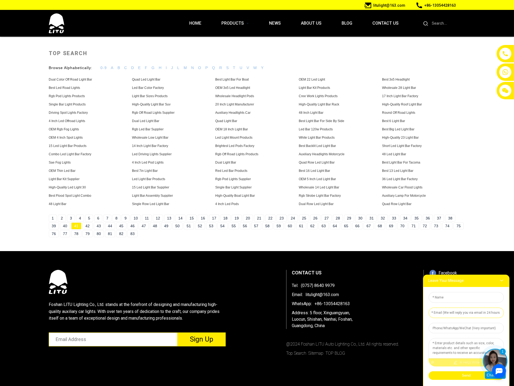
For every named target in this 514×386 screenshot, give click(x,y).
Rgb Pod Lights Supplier (233, 179)
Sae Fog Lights (60, 162)
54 (222, 226)
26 (315, 218)
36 (428, 218)
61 (301, 226)
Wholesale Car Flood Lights (402, 187)
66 (357, 226)
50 (177, 226)
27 (326, 218)
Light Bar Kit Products (314, 88)
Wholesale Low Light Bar (150, 137)
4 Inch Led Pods (227, 204)
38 (450, 218)
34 (405, 218)
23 (281, 218)
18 (225, 218)
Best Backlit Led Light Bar (317, 146)
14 (180, 218)
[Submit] (425, 23)
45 (121, 226)
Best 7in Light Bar (145, 171)
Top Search (296, 353)
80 (99, 234)
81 (110, 234)
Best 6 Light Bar (393, 121)
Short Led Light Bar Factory (402, 146)
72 (425, 226)
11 (147, 218)
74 (447, 226)
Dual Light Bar (225, 162)
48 (155, 226)
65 (346, 226)
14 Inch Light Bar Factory (150, 146)
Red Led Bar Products (231, 171)
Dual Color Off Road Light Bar (70, 79)
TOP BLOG (335, 353)
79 (87, 234)
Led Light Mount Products (233, 137)
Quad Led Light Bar (146, 79)
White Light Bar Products (317, 137)
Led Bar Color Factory (148, 88)
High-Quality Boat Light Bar (235, 196)
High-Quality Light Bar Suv (151, 104)
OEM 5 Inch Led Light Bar (317, 179)
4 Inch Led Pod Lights (148, 162)
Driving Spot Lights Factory (68, 113)
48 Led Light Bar (394, 154)
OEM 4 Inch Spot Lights (66, 137)
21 (259, 218)
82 (121, 234)
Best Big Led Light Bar (398, 129)
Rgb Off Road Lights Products (236, 154)
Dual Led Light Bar (145, 121)
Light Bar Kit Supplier (64, 179)
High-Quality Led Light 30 (67, 187)
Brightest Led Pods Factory (234, 146)
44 (110, 226)
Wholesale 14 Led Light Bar (319, 187)
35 (416, 218)
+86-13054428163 (332, 303)
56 (245, 226)
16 (203, 218)
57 (256, 226)
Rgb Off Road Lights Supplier (153, 113)
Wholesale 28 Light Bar (399, 88)
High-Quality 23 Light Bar (400, 137)
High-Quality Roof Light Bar (402, 104)
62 (312, 226)
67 (368, 226)
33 (394, 218)
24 (293, 218)
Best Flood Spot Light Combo (70, 196)
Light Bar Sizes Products (150, 96)
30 (360, 218)
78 (76, 234)
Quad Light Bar (226, 121)
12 (158, 218)
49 (166, 226)
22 (270, 218)
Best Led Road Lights (64, 88)
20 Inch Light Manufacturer (234, 104)
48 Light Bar (57, 204)
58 (267, 226)
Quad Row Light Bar (396, 204)
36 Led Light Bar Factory (400, 179)
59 (279, 226)
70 (402, 226)
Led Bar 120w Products (316, 129)
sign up (201, 339)
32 (383, 218)
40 (65, 226)
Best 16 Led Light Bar (314, 171)
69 (391, 226)
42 (87, 226)
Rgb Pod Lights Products (67, 96)
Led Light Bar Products (148, 179)
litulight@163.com (322, 294)
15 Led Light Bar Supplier (150, 187)
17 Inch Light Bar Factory (400, 96)
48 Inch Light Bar (311, 113)
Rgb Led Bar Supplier (148, 129)
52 (200, 226)
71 (413, 226)
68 (380, 226)
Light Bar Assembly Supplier (152, 196)
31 (371, 218)
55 (234, 226)
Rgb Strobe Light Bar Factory (320, 196)
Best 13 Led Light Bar (397, 171)
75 (458, 226)
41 (76, 226)
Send (466, 375)
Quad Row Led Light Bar (317, 162)
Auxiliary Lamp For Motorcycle (404, 196)
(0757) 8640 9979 (318, 285)
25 (304, 218)
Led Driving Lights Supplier (152, 154)
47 (144, 226)
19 (237, 218)
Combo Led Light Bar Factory (70, 154)
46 (132, 226)
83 (132, 234)
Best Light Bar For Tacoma (401, 162)
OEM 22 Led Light (312, 79)
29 (349, 218)
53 (211, 226)
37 (439, 218)
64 (335, 226)
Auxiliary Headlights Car (233, 113)
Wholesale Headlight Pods (234, 96)
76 (54, 234)
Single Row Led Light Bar (150, 204)
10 (136, 218)
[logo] (56, 23)
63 (324, 226)
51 (189, 226)
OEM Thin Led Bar (62, 171)
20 (248, 218)
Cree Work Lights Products (318, 96)
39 (54, 226)
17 (214, 218)
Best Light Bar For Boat (232, 79)
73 (436, 226)
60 (290, 226)
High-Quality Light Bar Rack (319, 104)
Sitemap (315, 353)
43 (99, 226)
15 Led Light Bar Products (67, 146)
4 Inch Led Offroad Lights (67, 121)
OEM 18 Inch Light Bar (231, 129)
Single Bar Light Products (67, 104)
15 (192, 218)
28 (338, 218)
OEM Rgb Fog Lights (64, 129)
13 (169, 218)
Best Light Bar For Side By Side (321, 121)
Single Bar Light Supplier (233, 187)
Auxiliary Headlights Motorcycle (322, 154)
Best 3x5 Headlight (396, 79)
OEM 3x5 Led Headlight (232, 88)
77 (65, 234)
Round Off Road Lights (398, 113)
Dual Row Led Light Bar (316, 204)
